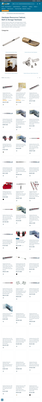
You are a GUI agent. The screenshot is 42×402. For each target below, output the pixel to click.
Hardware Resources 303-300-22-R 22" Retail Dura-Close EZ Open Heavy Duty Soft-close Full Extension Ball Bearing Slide (8, 291)
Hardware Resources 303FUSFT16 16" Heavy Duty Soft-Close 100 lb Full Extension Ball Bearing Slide (21, 365)
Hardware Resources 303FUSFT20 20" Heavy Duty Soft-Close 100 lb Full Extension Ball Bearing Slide (21, 316)
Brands (34, 0)
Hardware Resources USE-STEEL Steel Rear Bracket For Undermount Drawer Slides (7, 387)
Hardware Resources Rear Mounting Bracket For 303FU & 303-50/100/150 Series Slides (8, 315)
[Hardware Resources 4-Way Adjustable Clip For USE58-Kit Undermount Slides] (8, 138)
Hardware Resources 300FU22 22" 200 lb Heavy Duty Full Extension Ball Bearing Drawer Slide (34, 364)
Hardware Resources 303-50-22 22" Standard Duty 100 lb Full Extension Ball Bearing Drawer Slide (7, 121)
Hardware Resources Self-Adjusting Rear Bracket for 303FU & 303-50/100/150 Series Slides (21, 217)
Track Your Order (18, 8)
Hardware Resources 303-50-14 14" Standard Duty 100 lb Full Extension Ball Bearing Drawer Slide (34, 265)
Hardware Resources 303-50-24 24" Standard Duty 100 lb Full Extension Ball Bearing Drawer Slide (34, 290)
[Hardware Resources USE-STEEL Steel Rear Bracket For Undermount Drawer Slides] (8, 380)
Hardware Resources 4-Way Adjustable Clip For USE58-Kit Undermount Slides (7, 146)
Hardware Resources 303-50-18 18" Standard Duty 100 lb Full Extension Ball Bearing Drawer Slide (7, 169)
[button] (40, 4)
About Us (38, 0)
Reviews (29, 8)
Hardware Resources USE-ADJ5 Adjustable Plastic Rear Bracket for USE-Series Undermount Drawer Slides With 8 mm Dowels (21, 96)
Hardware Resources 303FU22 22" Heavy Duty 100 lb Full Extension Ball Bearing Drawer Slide (21, 340)
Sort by (3, 77)
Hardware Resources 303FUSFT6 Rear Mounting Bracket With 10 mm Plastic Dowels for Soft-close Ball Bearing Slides (21, 122)
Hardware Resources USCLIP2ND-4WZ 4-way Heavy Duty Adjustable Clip (20, 242)
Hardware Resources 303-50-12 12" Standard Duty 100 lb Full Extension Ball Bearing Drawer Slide (34, 340)
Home (3, 13)
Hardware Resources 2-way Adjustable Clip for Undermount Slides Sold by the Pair (7, 193)
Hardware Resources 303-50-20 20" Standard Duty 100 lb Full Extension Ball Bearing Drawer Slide (34, 169)
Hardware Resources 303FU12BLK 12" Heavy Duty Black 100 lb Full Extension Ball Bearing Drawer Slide (33, 388)
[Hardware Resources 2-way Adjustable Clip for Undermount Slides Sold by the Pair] (8, 186)
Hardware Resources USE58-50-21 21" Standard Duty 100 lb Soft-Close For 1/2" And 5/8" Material (21, 194)
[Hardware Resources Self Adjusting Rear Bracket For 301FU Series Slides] (21, 138)
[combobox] (23, 4)
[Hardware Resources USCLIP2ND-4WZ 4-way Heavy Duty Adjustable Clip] (21, 234)
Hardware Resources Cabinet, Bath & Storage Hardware (15, 13)
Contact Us (24, 8)
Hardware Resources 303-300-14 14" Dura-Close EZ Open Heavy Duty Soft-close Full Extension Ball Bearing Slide (8, 218)
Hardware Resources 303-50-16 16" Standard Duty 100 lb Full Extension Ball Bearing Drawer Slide (7, 242)
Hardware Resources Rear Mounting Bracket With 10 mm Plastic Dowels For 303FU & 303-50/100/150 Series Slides (34, 122)
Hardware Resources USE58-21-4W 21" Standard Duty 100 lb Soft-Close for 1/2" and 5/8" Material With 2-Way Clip (34, 194)
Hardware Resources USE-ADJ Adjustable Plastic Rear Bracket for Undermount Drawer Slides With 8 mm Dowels (21, 388)
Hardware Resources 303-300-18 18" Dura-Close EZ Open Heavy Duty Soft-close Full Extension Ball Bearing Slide (8, 341)
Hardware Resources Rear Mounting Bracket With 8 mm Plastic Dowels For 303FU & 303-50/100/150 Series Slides (34, 243)
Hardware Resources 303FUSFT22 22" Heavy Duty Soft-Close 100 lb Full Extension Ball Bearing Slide (21, 170)
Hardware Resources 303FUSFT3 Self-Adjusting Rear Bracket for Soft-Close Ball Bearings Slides (7, 365)
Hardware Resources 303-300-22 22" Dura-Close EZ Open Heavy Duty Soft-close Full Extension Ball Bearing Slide (34, 147)
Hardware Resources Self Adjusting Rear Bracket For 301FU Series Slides (21, 145)
